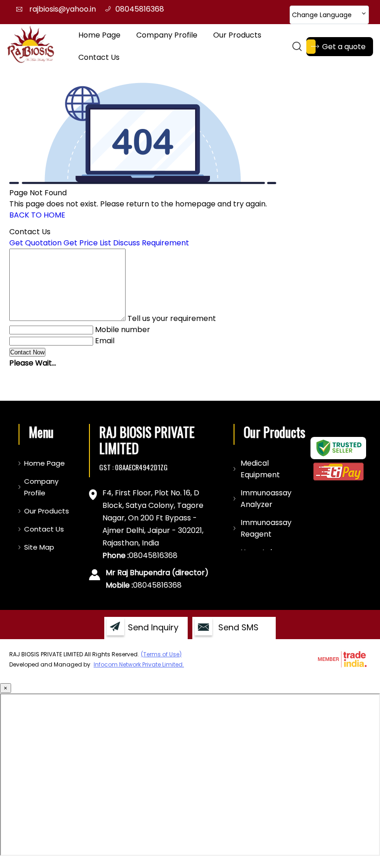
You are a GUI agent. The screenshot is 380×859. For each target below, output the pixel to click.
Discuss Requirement (151, 242)
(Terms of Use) (161, 654)
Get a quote (344, 46)
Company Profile (166, 35)
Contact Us (99, 57)
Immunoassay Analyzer (266, 498)
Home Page (99, 35)
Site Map (39, 547)
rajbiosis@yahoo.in (62, 9)
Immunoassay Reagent (266, 528)
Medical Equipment (260, 469)
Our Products (237, 35)
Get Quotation (35, 242)
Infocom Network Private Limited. (139, 664)
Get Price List (87, 242)
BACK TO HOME (37, 215)
